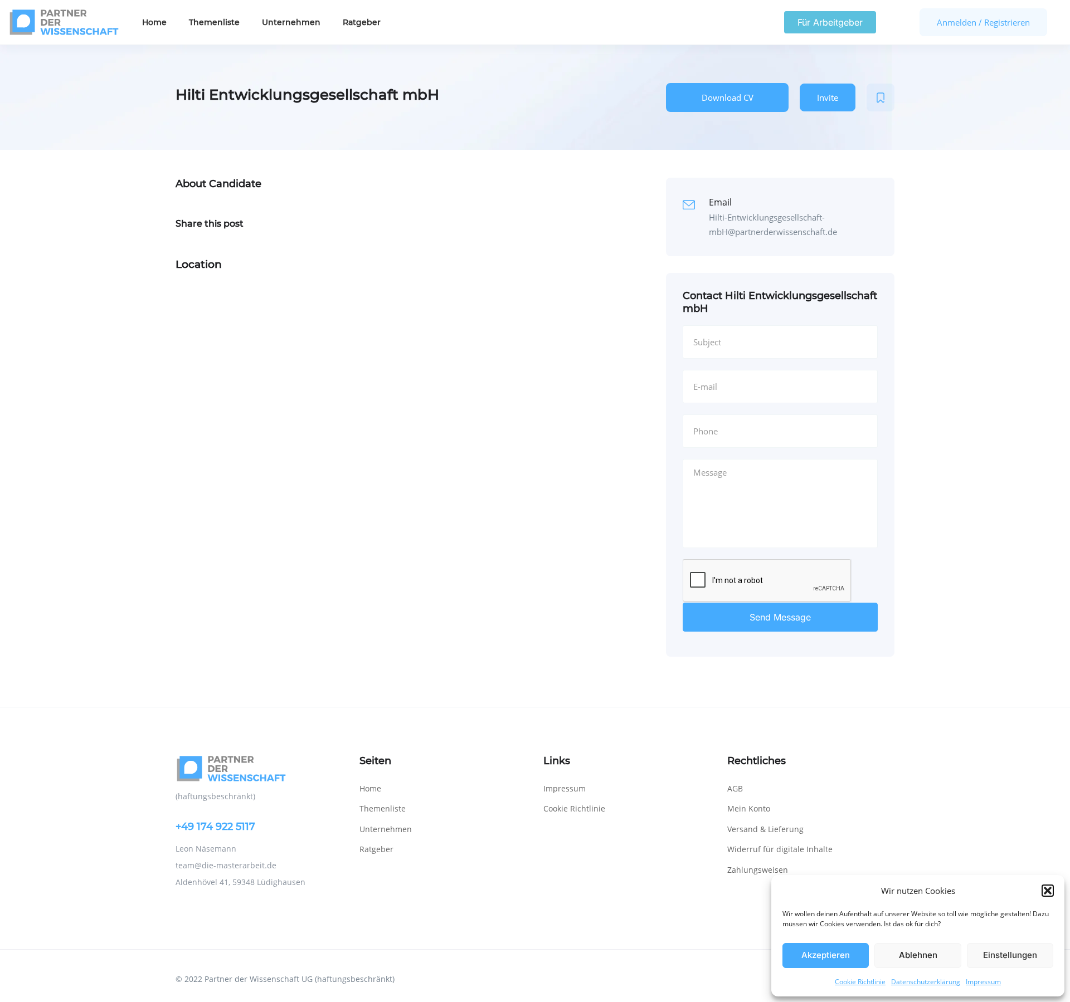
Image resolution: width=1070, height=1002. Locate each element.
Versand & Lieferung (765, 829)
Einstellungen (1010, 955)
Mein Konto (748, 808)
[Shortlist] (880, 97)
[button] (1047, 890)
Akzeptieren (825, 955)
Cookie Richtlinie (860, 981)
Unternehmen (291, 22)
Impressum (983, 981)
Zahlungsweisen (757, 869)
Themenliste (214, 22)
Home (154, 22)
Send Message (780, 617)
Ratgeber (362, 22)
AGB (735, 788)
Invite (827, 97)
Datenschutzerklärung (925, 981)
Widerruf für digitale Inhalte (780, 849)
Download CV (727, 97)
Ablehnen (918, 955)
